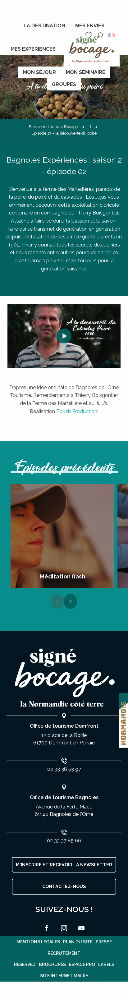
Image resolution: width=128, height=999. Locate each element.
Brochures (52, 964)
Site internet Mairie (64, 975)
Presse (104, 941)
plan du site (78, 941)
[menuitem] (44, 26)
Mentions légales (38, 941)
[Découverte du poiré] (64, 336)
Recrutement (64, 953)
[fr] (112, 35)
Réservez (25, 964)
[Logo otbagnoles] (64, 678)
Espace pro (82, 964)
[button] (99, 35)
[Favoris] (89, 35)
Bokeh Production (76, 411)
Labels (106, 964)
